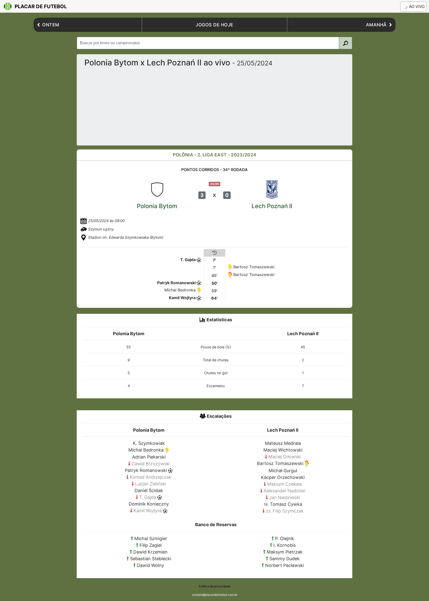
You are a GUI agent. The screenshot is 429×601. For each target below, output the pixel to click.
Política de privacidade (214, 586)
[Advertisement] (230, 104)
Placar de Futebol (41, 6)
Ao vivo (417, 6)
